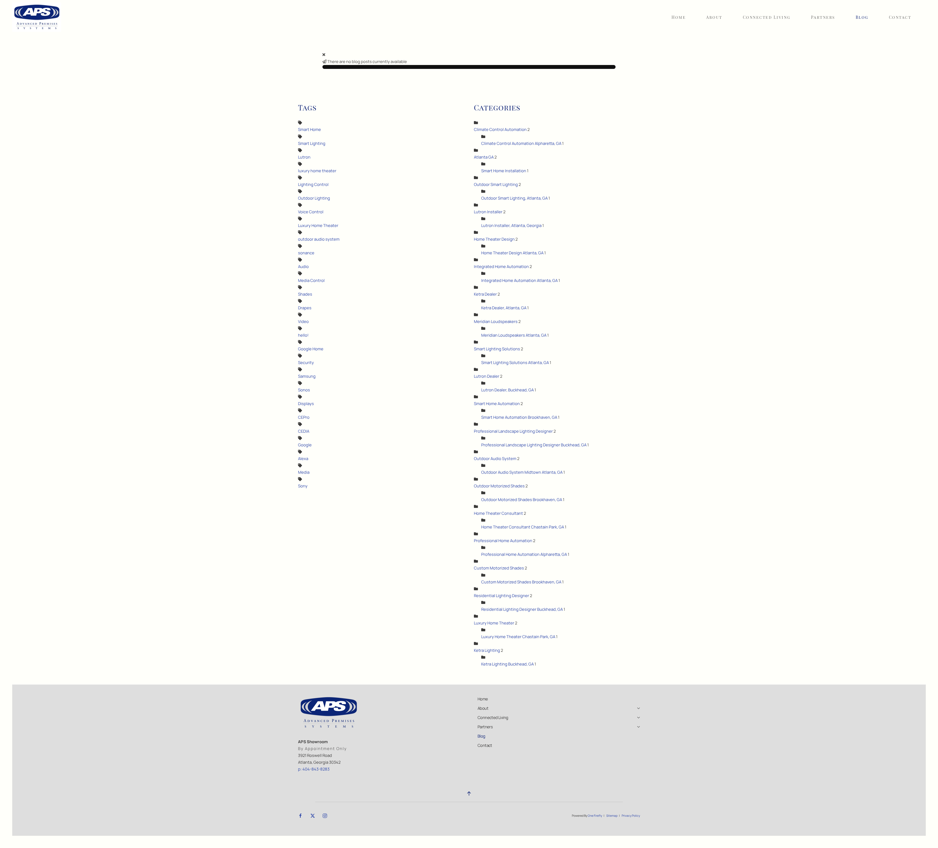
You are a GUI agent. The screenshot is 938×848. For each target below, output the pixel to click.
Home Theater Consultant (498, 513)
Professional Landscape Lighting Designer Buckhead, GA (534, 445)
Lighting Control (313, 184)
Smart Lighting (311, 143)
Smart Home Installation (503, 170)
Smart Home (309, 129)
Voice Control (310, 212)
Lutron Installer (488, 212)
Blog (862, 17)
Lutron (304, 157)
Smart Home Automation (497, 403)
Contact (900, 17)
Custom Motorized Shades (499, 568)
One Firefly (595, 816)
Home (679, 17)
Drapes (304, 308)
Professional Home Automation (503, 540)
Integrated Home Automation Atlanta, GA (519, 280)
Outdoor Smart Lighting (496, 184)
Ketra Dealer (485, 294)
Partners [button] (823, 17)
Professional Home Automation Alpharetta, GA (524, 554)
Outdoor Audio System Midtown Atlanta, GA (522, 472)
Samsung (307, 376)
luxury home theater (317, 170)
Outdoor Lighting (314, 198)
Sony (303, 486)
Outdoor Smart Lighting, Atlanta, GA (514, 198)
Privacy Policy (631, 816)
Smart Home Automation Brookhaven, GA (519, 417)
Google (305, 445)
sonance (306, 253)
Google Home (310, 349)
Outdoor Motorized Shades (499, 486)
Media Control (311, 280)
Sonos (304, 390)
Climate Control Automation (500, 129)
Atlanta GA (484, 157)
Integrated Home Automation (502, 266)
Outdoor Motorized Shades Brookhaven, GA (521, 499)
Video (303, 321)
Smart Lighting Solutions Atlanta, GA (515, 362)
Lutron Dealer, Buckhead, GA (507, 390)
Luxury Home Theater (318, 225)
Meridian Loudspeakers (496, 321)
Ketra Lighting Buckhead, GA (507, 664)
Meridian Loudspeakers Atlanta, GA (513, 335)
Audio (303, 266)
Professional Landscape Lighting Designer (513, 431)
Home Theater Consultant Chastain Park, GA (522, 527)
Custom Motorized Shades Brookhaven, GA (521, 582)
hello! (303, 335)
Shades (305, 294)
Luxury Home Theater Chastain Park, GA (518, 636)
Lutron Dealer (486, 376)
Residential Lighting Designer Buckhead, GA (522, 609)
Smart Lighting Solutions (497, 349)
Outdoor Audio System (495, 458)
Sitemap (612, 816)
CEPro (303, 417)
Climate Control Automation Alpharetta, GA (521, 143)
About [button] (714, 17)
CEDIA (303, 431)
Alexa (303, 458)
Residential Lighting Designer (501, 595)
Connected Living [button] (766, 17)
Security (306, 362)
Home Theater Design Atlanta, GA (512, 253)
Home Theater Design (494, 239)
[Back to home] (36, 17)
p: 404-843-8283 (314, 769)
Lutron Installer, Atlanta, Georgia (511, 225)
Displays (306, 403)
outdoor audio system (319, 239)
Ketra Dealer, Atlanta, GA (503, 308)
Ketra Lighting (487, 650)
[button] (469, 793)
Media (303, 472)
